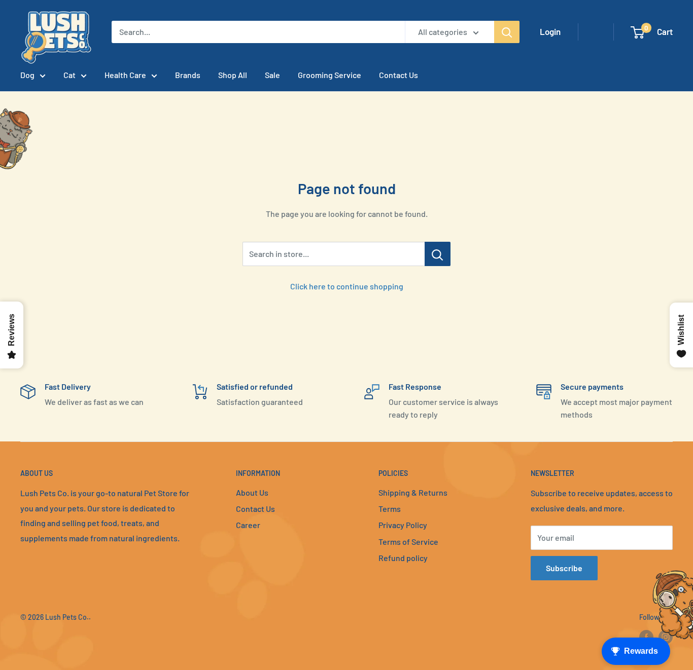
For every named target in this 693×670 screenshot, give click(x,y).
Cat (69, 75)
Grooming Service (329, 75)
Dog (27, 75)
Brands (187, 75)
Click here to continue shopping (346, 286)
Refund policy (403, 558)
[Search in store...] (438, 254)
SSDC (56, 638)
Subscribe (564, 568)
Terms (389, 508)
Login (550, 31)
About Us (252, 492)
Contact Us (398, 75)
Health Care (125, 75)
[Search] (506, 32)
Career (248, 525)
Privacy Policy (402, 525)
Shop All (232, 75)
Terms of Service (408, 541)
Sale (272, 75)
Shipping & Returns (412, 492)
